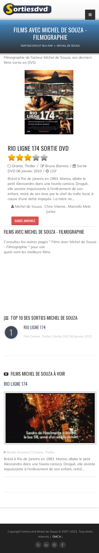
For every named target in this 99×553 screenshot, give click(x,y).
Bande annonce (25, 221)
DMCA (57, 536)
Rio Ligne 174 (35, 327)
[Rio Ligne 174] (50, 420)
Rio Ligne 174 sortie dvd (38, 148)
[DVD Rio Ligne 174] (49, 102)
